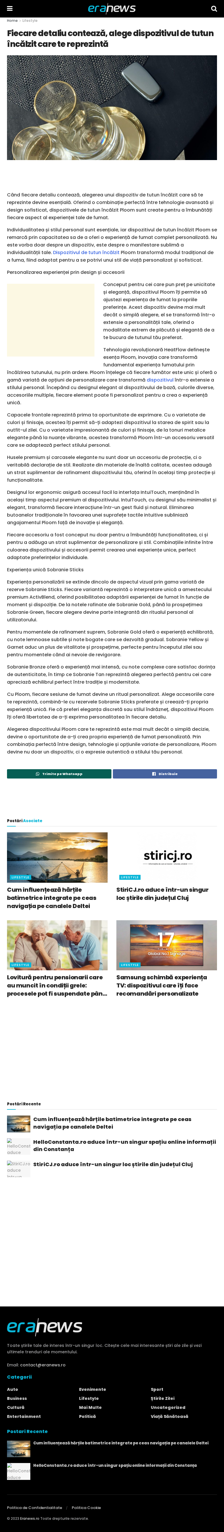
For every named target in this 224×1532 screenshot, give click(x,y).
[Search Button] (214, 8)
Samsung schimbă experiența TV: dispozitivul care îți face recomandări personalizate (161, 985)
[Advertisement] (112, 174)
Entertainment (24, 1416)
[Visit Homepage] (112, 9)
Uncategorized (168, 1407)
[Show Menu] (10, 8)
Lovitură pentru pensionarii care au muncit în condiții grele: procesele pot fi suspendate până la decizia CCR (56, 985)
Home (12, 20)
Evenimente (92, 1389)
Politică (87, 1416)
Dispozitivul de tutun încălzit (86, 252)
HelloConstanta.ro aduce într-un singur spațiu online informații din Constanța (124, 1145)
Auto (12, 1389)
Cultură (15, 1407)
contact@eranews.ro (43, 1365)
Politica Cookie (86, 1507)
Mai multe (90, 1407)
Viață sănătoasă (169, 1416)
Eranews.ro (29, 1518)
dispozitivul (160, 380)
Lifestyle (30, 20)
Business (17, 1398)
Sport (157, 1389)
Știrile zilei (162, 1398)
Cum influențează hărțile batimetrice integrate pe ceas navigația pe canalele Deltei (51, 898)
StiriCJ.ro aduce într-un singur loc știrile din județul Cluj (162, 894)
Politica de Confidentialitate (34, 1507)
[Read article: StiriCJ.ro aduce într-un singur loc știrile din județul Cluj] (166, 857)
